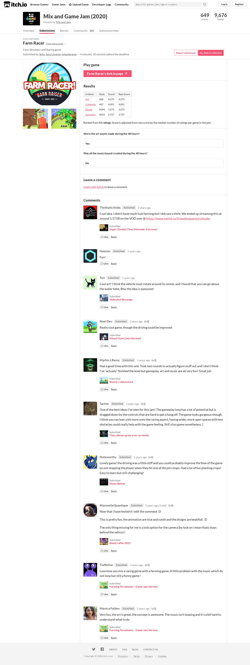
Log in (224, 4)
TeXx (42, 54)
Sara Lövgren (53, 54)
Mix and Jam (63, 22)
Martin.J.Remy (110, 360)
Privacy (149, 656)
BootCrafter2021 (120, 543)
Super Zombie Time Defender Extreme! (134, 229)
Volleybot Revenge (121, 299)
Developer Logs (101, 4)
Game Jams (58, 4)
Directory (123, 656)
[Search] (204, 4)
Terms (136, 656)
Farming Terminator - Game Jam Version (134, 586)
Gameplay (90, 114)
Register (239, 4)
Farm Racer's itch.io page (105, 74)
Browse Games (39, 4)
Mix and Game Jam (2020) (75, 16)
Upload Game (80, 4)
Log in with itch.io (94, 186)
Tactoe (104, 403)
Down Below (117, 483)
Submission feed (109, 30)
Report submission (186, 52)
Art (87, 99)
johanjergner (69, 54)
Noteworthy (108, 457)
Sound (88, 109)
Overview (28, 30)
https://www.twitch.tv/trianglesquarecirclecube (178, 218)
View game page (54, 43)
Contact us (150, 649)
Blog (135, 649)
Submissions (47, 30)
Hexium (105, 251)
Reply (114, 236)
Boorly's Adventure (121, 381)
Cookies (162, 656)
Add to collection (212, 52)
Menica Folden (110, 608)
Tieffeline (106, 565)
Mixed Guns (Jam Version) (125, 338)
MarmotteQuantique (114, 505)
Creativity (90, 104)
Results (64, 30)
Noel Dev (106, 321)
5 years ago (144, 207)
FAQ (124, 649)
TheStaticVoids (110, 207)
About (113, 649)
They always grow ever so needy (129, 435)
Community (122, 4)
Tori (102, 278)
